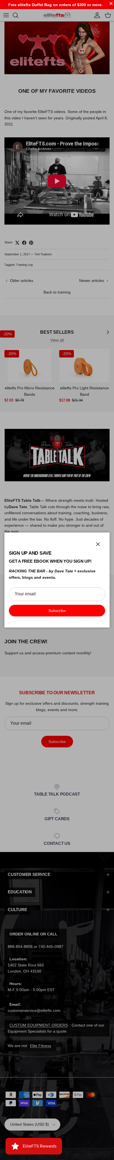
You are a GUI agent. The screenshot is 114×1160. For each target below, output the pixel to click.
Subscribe (57, 610)
